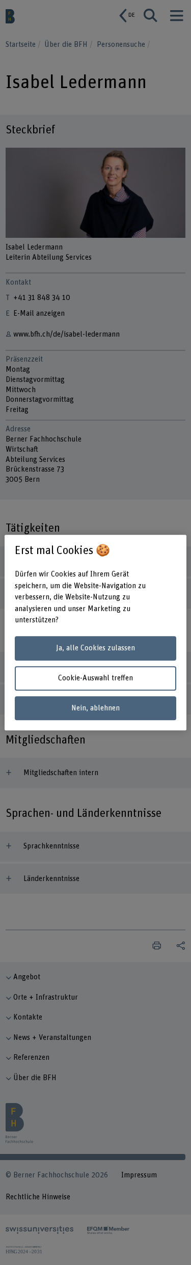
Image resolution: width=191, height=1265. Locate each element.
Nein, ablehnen (95, 708)
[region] (95, 632)
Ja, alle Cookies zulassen (95, 648)
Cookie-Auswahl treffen (95, 678)
